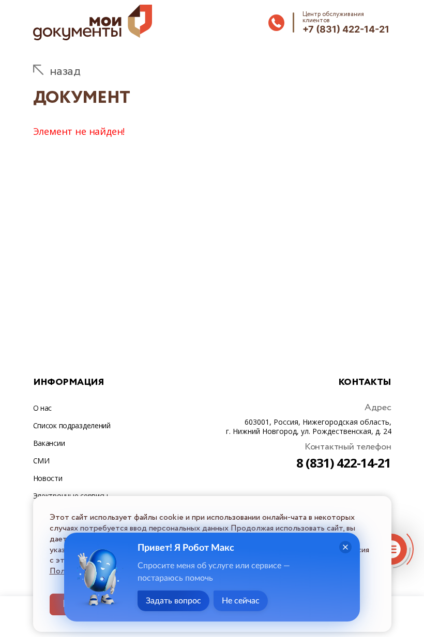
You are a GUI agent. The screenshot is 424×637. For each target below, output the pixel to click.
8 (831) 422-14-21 (343, 462)
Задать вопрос (173, 601)
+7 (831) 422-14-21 (345, 29)
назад (65, 72)
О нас (42, 408)
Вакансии (49, 443)
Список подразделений (72, 425)
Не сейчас (241, 601)
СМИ (41, 460)
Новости (48, 478)
